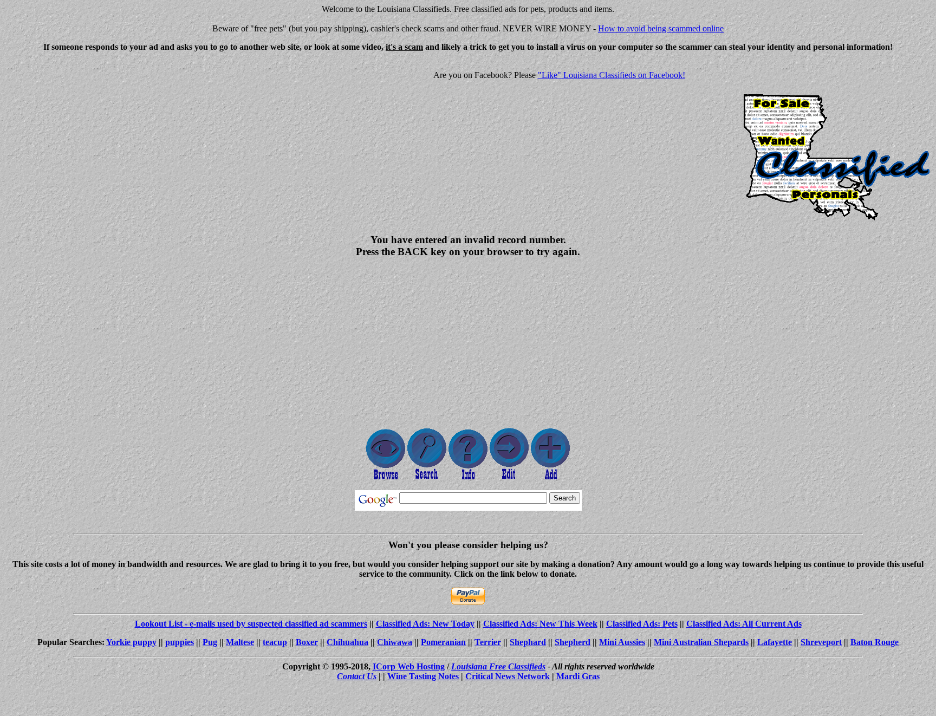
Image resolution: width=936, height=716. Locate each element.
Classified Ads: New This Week (540, 623)
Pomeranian (443, 642)
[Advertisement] (95, 136)
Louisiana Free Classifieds (498, 666)
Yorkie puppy (131, 642)
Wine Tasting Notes (423, 676)
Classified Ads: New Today (425, 623)
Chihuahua (347, 642)
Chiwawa (394, 642)
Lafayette (774, 642)
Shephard (528, 642)
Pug (210, 642)
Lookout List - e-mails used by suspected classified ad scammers (251, 623)
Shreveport (821, 642)
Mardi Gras (578, 676)
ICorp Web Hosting (409, 666)
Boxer (307, 642)
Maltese (240, 642)
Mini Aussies (622, 642)
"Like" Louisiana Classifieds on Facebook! (611, 75)
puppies (179, 642)
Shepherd (572, 642)
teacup (275, 642)
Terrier (487, 642)
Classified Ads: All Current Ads (744, 623)
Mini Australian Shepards (701, 642)
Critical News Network (507, 676)
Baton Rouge (874, 642)
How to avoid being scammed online (661, 28)
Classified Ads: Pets (642, 623)
